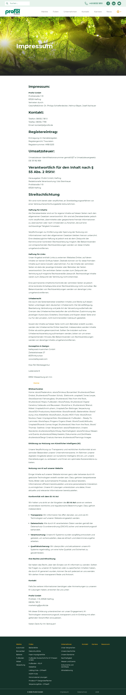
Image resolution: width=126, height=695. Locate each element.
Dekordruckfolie (35, 651)
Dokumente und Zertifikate (67, 666)
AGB (97, 692)
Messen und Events (68, 661)
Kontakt (85, 644)
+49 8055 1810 (96, 3)
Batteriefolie (33, 648)
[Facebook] (108, 3)
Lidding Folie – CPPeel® (37, 670)
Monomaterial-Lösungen (38, 677)
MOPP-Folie (33, 674)
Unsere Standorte (67, 655)
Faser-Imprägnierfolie (37, 655)
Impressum (64, 692)
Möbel (18, 661)
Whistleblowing (67, 670)
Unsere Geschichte (68, 651)
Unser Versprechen (68, 648)
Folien (31, 644)
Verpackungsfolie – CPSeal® (39, 684)
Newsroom (105, 644)
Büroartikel (20, 651)
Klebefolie (32, 667)
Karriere (95, 644)
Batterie (19, 655)
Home (36, 383)
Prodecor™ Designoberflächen (40, 681)
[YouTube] (119, 3)
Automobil (20, 648)
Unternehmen (66, 644)
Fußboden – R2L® (35, 663)
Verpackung (20, 665)
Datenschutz (82, 692)
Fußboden (20, 658)
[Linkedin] (114, 3)
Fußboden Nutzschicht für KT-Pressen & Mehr (43, 659)
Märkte (19, 644)
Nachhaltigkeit (66, 658)
